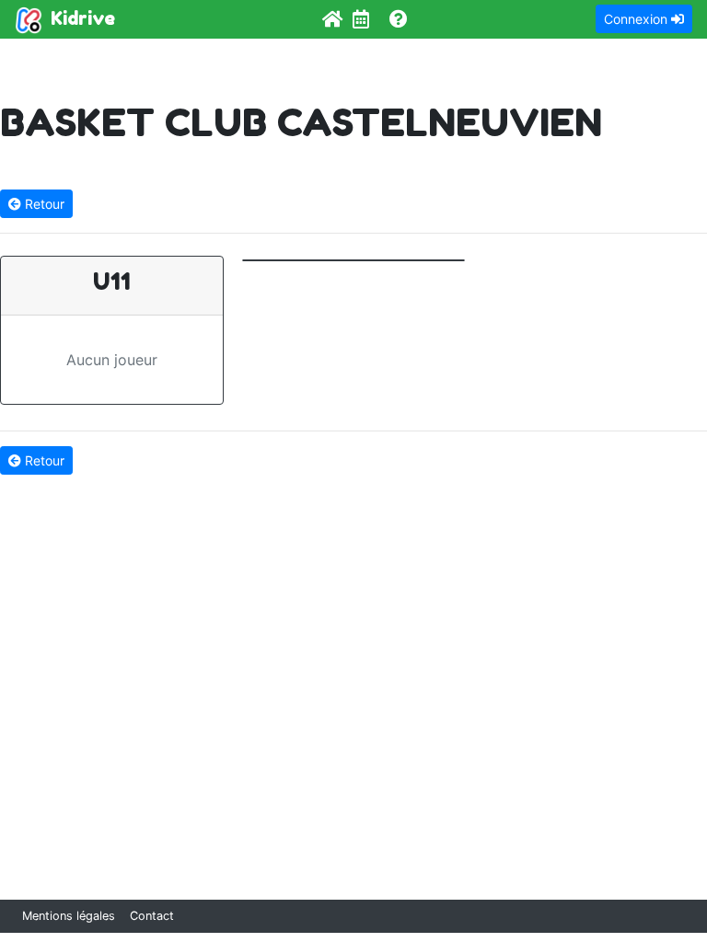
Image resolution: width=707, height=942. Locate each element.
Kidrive (80, 18)
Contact (152, 916)
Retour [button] (42, 204)
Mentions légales (68, 916)
